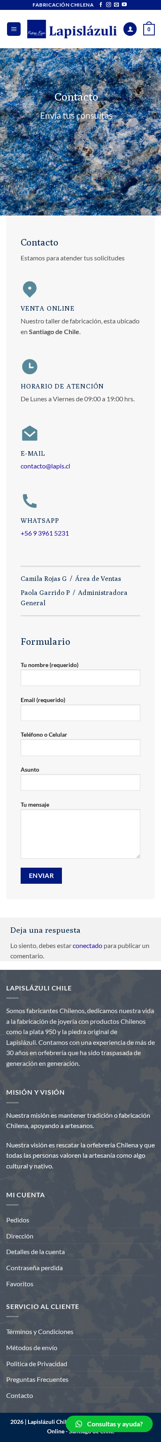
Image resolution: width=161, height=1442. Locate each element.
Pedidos (17, 1220)
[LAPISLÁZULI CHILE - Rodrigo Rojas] (71, 29)
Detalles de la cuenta (35, 1251)
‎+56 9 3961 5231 (45, 533)
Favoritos (19, 1284)
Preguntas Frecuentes (37, 1379)
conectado (87, 945)
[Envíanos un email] (116, 5)
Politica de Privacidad (36, 1363)
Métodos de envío (31, 1347)
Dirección (19, 1236)
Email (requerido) (43, 699)
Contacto (19, 1395)
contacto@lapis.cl (45, 466)
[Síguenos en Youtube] (124, 5)
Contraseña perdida (34, 1267)
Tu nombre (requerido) (49, 664)
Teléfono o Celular (44, 734)
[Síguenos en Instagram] (108, 5)
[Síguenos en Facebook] (100, 5)
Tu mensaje (35, 804)
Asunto (30, 769)
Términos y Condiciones (39, 1331)
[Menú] (14, 29)
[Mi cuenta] (130, 29)
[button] (109, 1424)
